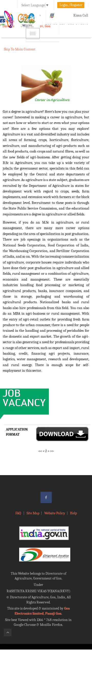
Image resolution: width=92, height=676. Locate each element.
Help (73, 513)
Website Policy (54, 513)
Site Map (33, 513)
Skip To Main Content (20, 49)
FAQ (18, 513)
